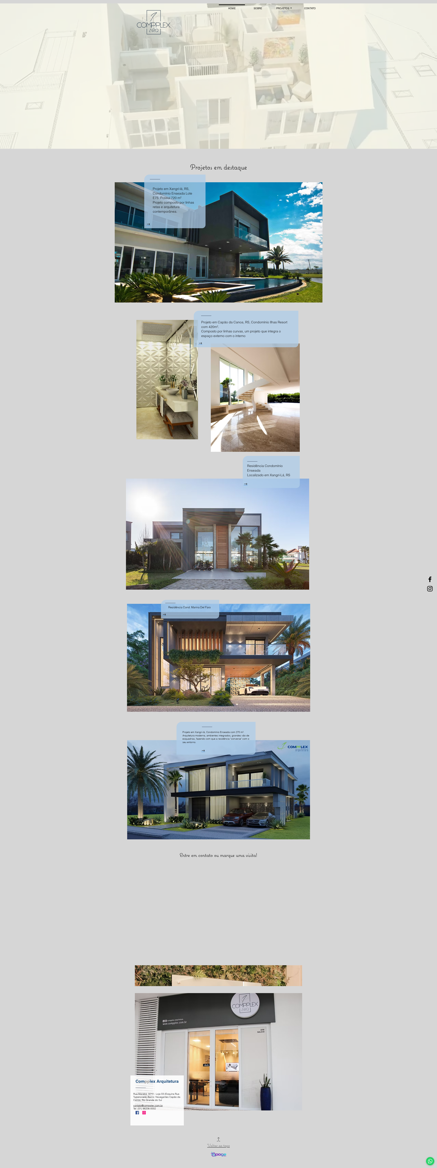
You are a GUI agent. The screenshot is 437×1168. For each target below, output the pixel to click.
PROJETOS (282, 8)
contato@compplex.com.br (148, 1105)
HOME (232, 8)
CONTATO (310, 8)
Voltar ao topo (218, 1142)
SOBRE (258, 8)
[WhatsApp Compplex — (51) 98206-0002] (430, 1161)
